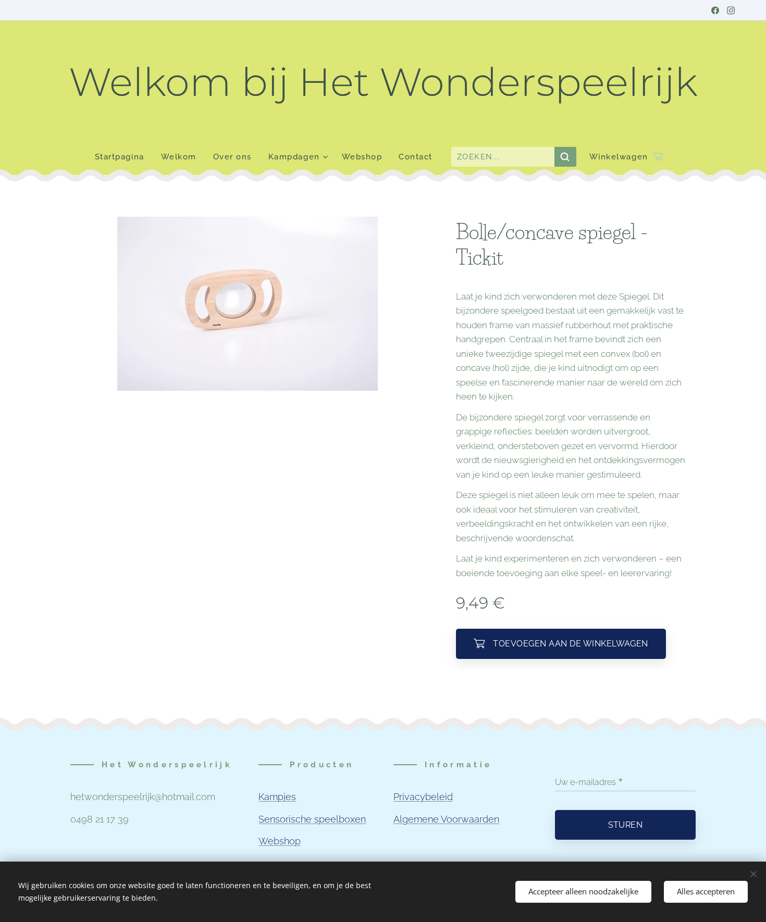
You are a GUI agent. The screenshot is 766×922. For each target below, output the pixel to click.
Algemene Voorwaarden (446, 819)
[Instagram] (730, 10)
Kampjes (277, 796)
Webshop (279, 841)
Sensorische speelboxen (312, 819)
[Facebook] (715, 10)
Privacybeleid (423, 796)
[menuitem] (124, 157)
